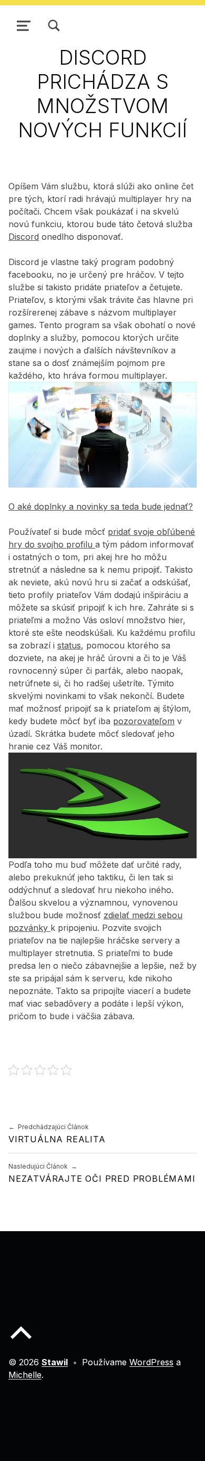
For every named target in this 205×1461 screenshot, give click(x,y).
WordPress (151, 1362)
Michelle (25, 1374)
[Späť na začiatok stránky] (21, 1341)
